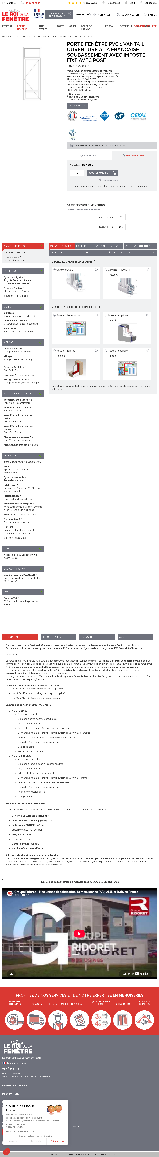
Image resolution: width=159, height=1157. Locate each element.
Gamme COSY (64, 269)
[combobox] (83, 15)
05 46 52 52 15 (33, 3)
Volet (72, 26)
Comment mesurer (145, 26)
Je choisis (36, 1141)
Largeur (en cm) (106, 217)
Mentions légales (51, 1154)
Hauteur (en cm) (106, 227)
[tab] (134, 155)
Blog (132, 3)
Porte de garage (86, 28)
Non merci (14, 1141)
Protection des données (105, 1154)
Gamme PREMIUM (119, 269)
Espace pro (151, 3)
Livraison (86, 637)
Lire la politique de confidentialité (20, 1131)
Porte (60, 26)
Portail (110, 26)
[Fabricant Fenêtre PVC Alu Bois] (15, 15)
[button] (6, 1151)
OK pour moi (57, 1141)
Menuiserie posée (136, 155)
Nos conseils (113, 3)
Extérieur (125, 26)
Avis (121, 637)
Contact (11, 3)
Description (11, 637)
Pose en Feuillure (118, 350)
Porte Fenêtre (22, 28)
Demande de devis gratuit (57, 14)
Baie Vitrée (43, 28)
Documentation (51, 637)
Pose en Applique (118, 315)
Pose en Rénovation (68, 315)
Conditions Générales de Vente (77, 1154)
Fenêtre (7, 26)
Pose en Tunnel (65, 350)
